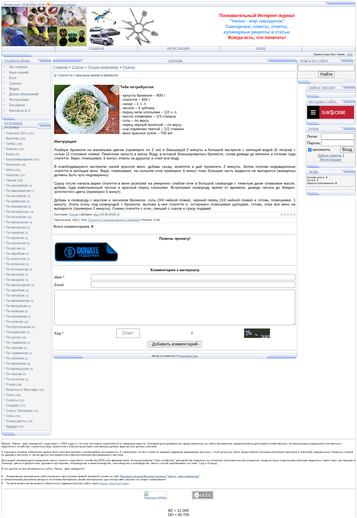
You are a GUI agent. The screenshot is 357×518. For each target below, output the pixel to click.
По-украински (16, 363)
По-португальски (18, 327)
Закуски (11, 149)
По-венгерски (16, 227)
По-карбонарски (18, 285)
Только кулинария (103, 67)
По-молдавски (16, 306)
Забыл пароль (330, 155)
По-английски (16, 196)
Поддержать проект (63, 4)
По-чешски (14, 374)
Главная (96, 49)
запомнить (321, 149)
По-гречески (15, 238)
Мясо (10, 170)
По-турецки (14, 348)
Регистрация (178, 49)
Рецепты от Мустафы (22, 390)
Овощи (11, 180)
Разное (11, 426)
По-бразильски (17, 222)
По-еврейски (15, 253)
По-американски (18, 191)
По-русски (13, 337)
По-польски (14, 322)
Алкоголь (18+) (17, 133)
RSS (350, 54)
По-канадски (15, 280)
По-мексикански (18, 301)
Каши (10, 154)
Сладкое (12, 405)
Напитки (12, 175)
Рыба (10, 395)
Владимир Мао (188, 355)
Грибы (10, 144)
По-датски (13, 248)
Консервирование (19, 159)
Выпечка (12, 138)
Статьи (78, 67)
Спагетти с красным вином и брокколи (113, 219)
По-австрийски (17, 185)
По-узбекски (15, 358)
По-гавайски (15, 233)
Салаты (12, 400)
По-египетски (16, 259)
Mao (96, 214)
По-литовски (15, 295)
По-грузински (16, 243)
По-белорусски (17, 212)
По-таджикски (16, 342)
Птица (10, 384)
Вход (261, 49)
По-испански (15, 264)
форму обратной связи (114, 483)
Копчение (13, 164)
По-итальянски (17, 269)
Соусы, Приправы (19, 411)
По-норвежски (16, 316)
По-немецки (15, 311)
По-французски (17, 369)
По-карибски (15, 290)
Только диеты (16, 421)
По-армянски (15, 201)
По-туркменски (17, 353)
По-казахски (15, 274)
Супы (10, 416)
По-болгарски (16, 217)
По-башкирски (16, 206)
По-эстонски (15, 379)
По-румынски (16, 332)
